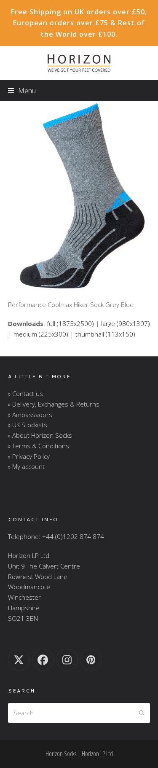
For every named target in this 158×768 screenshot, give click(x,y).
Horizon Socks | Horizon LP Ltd (79, 753)
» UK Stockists (27, 424)
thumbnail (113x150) (105, 334)
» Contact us (25, 393)
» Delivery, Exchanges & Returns (53, 404)
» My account (26, 466)
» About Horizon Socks (40, 435)
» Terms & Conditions (38, 446)
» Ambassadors (30, 414)
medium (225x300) (40, 334)
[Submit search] (142, 713)
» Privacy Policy (29, 456)
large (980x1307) (125, 323)
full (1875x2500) (70, 323)
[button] (22, 90)
